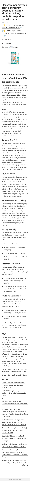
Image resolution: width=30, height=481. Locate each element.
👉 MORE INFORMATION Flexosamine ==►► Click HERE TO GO (14, 33)
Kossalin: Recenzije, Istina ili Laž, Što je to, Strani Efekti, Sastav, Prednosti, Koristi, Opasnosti (15, 430)
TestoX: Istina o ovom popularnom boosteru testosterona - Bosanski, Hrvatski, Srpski (13, 385)
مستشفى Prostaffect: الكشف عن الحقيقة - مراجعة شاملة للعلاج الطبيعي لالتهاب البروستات (15, 462)
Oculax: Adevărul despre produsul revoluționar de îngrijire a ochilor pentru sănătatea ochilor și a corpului (14, 422)
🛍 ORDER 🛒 (6, 47)
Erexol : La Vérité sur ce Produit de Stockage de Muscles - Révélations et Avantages (14, 438)
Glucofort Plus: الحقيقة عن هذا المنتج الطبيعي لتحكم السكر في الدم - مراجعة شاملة (14, 393)
